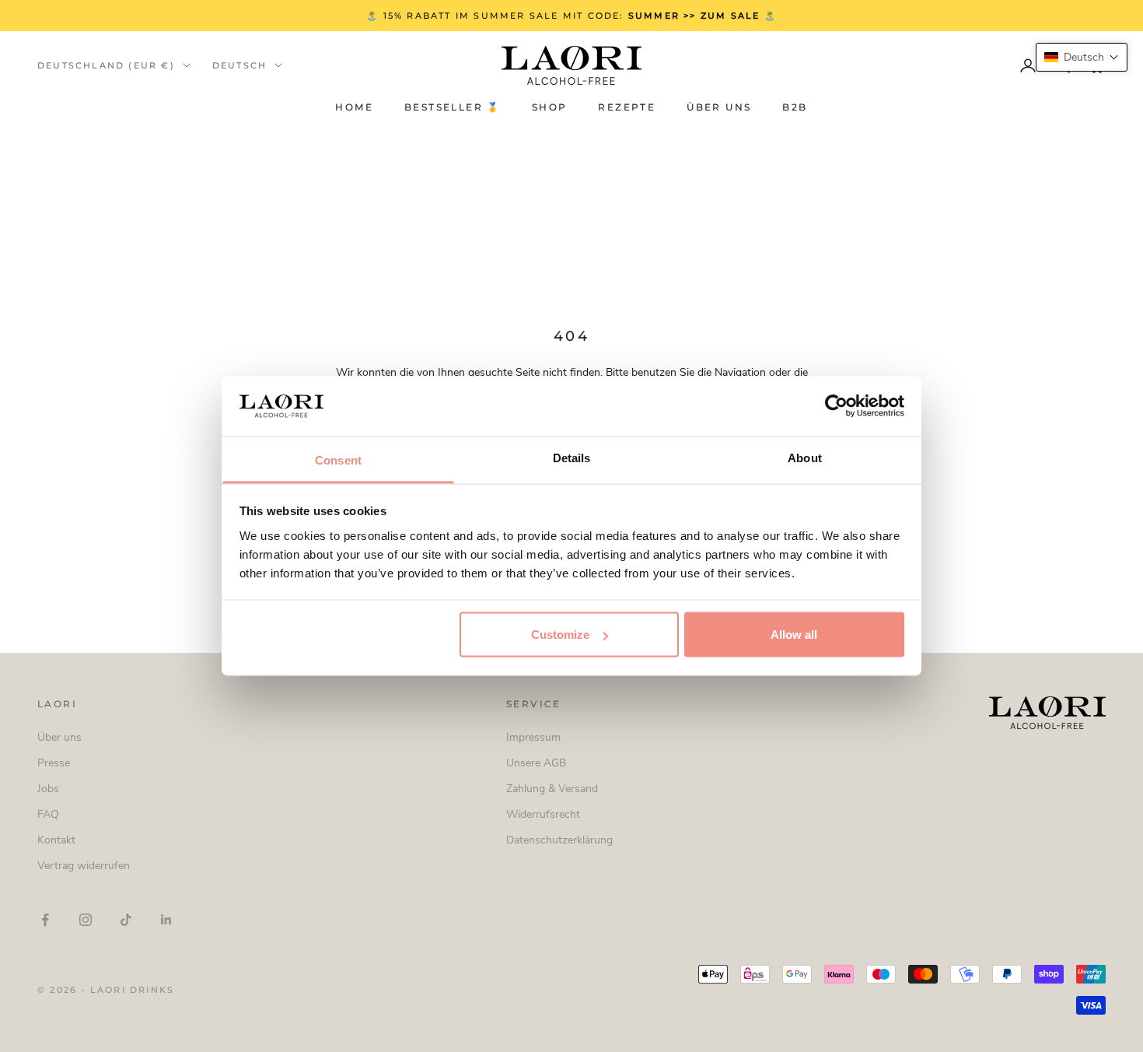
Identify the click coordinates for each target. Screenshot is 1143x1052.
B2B (794, 108)
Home (354, 108)
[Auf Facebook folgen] (45, 920)
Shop (550, 108)
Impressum (533, 737)
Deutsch (239, 65)
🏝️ (730, 15)
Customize (560, 634)
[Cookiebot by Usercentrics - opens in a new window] (836, 406)
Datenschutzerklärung (559, 840)
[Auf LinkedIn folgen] (166, 920)
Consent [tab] (338, 459)
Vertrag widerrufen (83, 865)
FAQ (48, 814)
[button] (1081, 57)
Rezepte (626, 108)
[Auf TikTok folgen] (126, 920)
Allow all (794, 634)
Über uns (719, 108)
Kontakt (56, 840)
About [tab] (805, 457)
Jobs (48, 788)
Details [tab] (572, 457)
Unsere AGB (536, 763)
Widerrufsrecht (543, 814)
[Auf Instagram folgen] (85, 920)
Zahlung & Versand (552, 788)
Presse (53, 763)
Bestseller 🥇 (452, 108)
